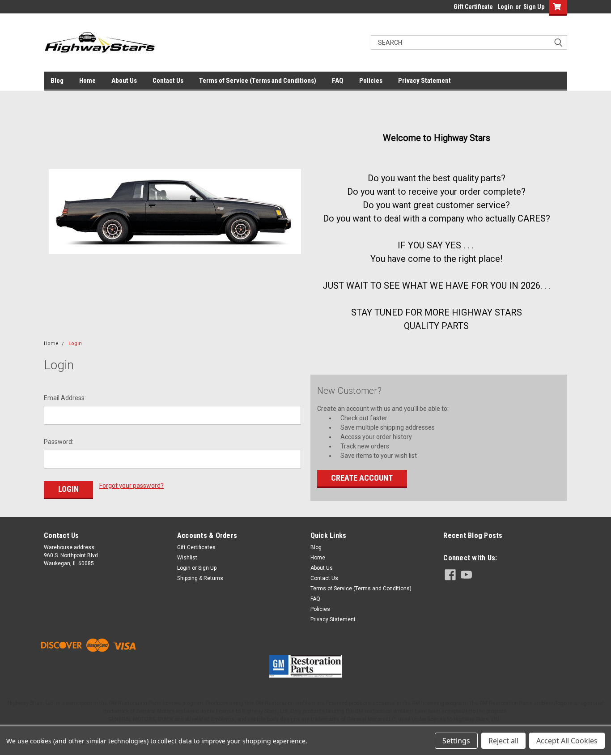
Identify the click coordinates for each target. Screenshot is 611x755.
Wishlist (187, 558)
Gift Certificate (473, 6)
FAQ (338, 81)
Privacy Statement (424, 81)
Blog (57, 81)
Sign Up (533, 6)
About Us (124, 81)
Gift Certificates (196, 547)
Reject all (503, 741)
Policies (370, 81)
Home (87, 81)
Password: (58, 441)
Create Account (362, 477)
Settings (456, 741)
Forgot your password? (131, 485)
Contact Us (168, 81)
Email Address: (65, 397)
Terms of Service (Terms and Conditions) (257, 81)
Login (505, 6)
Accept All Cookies (567, 741)
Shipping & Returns (200, 578)
